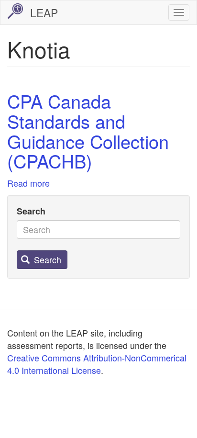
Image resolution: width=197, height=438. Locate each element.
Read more (28, 183)
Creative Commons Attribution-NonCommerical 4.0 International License (96, 363)
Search (31, 211)
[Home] (15, 11)
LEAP (44, 13)
